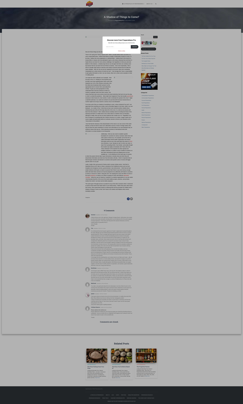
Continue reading (121, 50)
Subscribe (134, 46)
